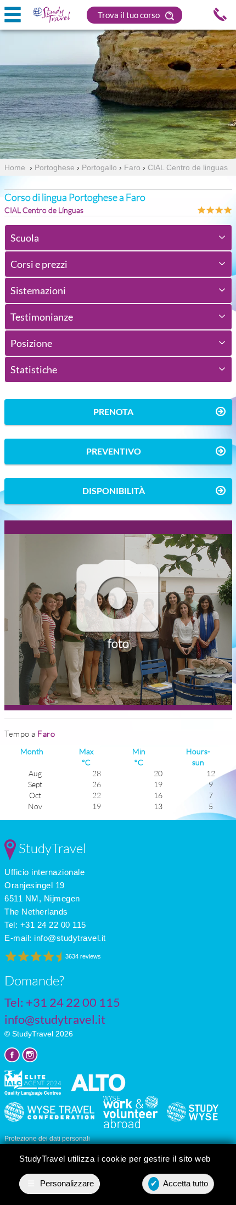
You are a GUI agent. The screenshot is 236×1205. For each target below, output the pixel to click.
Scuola (24, 238)
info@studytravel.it (70, 938)
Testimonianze (41, 317)
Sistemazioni (38, 290)
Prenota (113, 411)
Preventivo (113, 451)
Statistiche (33, 369)
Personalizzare (60, 1183)
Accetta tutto (179, 1183)
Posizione (31, 343)
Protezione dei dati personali (47, 1138)
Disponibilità (113, 490)
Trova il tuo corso (129, 15)
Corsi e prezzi (39, 264)
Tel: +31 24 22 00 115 (45, 924)
